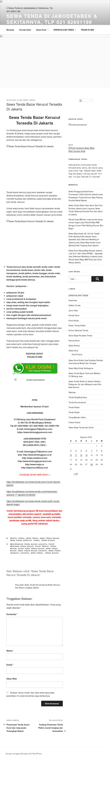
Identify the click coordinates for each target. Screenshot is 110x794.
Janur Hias (73, 310)
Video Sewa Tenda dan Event (81, 427)
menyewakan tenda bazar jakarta (28, 544)
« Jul (76, 473)
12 (81, 455)
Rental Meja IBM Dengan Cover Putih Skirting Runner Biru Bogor (86, 225)
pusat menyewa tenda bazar (32, 545)
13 (86, 455)
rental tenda (17, 538)
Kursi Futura (77, 354)
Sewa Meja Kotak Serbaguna (81, 368)
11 (76, 455)
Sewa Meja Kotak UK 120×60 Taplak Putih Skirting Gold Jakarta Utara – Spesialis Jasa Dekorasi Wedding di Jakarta (84, 238)
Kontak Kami (25, 29)
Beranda (10, 29)
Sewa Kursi (41, 29)
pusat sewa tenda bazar (31, 549)
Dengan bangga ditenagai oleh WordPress (24, 753)
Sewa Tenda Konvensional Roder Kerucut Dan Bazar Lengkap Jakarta (37, 586)
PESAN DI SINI (87, 29)
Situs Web (11, 678)
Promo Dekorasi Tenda (78, 330)
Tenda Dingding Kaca (78, 397)
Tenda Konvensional (77, 402)
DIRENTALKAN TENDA (64, 29)
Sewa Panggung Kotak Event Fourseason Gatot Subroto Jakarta (83, 193)
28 (92, 464)
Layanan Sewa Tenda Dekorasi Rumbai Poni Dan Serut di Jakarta (85, 211)
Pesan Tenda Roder (77, 325)
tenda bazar (48, 540)
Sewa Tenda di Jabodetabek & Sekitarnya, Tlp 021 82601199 (52, 18)
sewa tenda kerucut (21, 540)
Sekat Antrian (74, 345)
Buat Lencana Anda (77, 151)
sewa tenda (29, 100)
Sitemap (72, 392)
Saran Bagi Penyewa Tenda (80, 335)
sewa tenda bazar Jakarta (32, 551)
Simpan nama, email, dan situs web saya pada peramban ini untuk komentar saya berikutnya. (30, 694)
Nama (10, 650)
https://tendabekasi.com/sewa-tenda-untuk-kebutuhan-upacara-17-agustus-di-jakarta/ (32, 493)
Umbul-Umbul (74, 422)
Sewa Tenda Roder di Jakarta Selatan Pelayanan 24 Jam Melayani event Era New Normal (85, 384)
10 (71, 455)
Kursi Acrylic (74, 320)
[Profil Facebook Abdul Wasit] (81, 148)
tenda (37, 540)
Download (73, 300)
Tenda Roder (74, 407)
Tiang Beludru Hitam (77, 417)
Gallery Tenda (74, 305)
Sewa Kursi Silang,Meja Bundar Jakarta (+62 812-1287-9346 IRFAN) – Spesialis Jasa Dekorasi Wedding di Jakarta (85, 253)
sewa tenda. (37, 553)
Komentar (12, 614)
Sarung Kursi (74, 340)
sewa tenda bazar (49, 538)
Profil (71, 145)
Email (9, 664)
